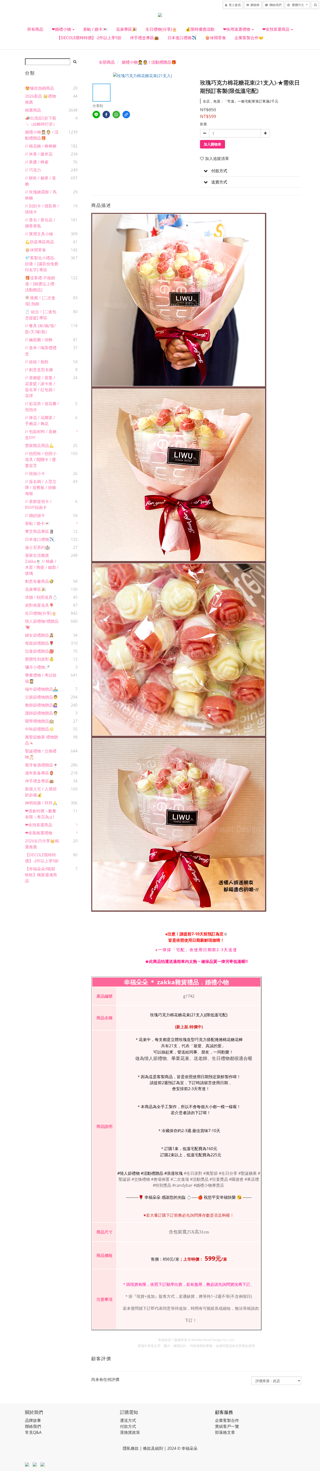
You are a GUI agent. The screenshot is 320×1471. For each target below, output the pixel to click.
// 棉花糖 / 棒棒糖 (40, 146)
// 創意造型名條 (39, 369)
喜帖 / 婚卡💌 (95, 29)
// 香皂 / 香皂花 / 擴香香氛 (40, 223)
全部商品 (107, 62)
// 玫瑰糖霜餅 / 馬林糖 (40, 195)
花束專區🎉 (126, 29)
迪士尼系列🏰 (37, 547)
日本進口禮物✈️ (182, 37)
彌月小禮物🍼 (37, 667)
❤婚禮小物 (62, 29)
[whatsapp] (116, 114)
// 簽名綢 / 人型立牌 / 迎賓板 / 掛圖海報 (40, 487)
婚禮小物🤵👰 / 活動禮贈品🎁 (41, 135)
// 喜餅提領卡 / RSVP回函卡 (38, 504)
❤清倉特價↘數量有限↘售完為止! (40, 814)
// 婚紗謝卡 (35, 515)
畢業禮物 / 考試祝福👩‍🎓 (40, 678)
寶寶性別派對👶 (39, 659)
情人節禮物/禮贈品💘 (41, 624)
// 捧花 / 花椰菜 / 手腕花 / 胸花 (40, 420)
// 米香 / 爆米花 (38, 154)
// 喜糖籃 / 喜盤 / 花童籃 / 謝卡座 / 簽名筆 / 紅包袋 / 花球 (40, 386)
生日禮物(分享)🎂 (161, 29)
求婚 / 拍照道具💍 (41, 597)
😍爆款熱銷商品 (39, 88)
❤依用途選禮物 (237, 29)
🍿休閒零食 (215, 37)
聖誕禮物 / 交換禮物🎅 (40, 754)
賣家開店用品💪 (39, 445)
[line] (96, 114)
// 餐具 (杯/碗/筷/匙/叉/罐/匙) (40, 328)
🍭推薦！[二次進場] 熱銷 (40, 300)
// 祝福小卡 (35, 473)
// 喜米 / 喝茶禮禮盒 (40, 350)
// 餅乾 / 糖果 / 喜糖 (40, 181)
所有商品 (35, 29)
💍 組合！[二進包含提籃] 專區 (40, 314)
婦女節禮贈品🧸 (39, 635)
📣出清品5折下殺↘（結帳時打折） (41, 121)
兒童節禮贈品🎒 (39, 651)
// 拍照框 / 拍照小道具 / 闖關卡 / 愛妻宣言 (40, 459)
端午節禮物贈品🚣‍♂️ (41, 689)
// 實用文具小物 (39, 234)
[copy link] (126, 114)
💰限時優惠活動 (200, 29)
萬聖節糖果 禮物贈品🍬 (41, 740)
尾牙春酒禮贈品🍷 (41, 765)
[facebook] (106, 114)
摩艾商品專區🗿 (39, 531)
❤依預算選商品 (276, 29)
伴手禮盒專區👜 (144, 37)
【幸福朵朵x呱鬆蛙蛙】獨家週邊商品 (41, 874)
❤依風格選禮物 (38, 833)
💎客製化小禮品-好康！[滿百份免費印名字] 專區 (41, 264)
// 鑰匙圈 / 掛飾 (38, 339)
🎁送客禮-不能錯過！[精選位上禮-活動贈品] (40, 284)
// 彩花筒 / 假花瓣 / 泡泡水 (42, 406)
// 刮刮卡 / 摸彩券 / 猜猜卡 (42, 209)
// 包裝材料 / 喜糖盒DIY (40, 434)
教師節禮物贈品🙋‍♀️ (41, 705)
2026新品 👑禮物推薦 (40, 99)
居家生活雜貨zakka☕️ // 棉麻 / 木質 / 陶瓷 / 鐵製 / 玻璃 (41, 564)
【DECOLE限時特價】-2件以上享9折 (89, 37)
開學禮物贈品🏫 (39, 721)
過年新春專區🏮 (39, 773)
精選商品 (33, 110)
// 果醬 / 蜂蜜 (36, 162)
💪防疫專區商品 (39, 242)
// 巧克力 (33, 170)
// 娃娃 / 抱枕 (36, 361)
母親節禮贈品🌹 (39, 643)
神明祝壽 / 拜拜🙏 (41, 803)
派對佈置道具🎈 (39, 605)
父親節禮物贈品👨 (41, 697)
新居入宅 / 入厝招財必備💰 (40, 792)
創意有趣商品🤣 (39, 581)
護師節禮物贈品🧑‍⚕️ (41, 713)
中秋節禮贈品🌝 (39, 729)
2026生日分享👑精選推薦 (42, 844)
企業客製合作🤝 (249, 37)
